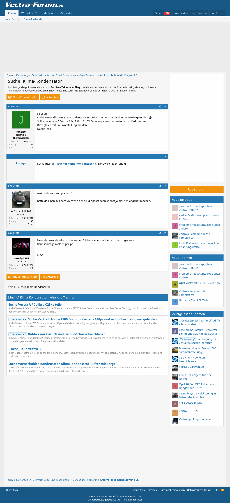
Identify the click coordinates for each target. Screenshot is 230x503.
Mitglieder (66, 13)
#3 (164, 233)
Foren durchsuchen (34, 19)
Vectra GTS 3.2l (188, 411)
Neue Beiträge (13, 19)
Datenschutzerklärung (199, 489)
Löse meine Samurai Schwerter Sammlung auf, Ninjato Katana (198, 331)
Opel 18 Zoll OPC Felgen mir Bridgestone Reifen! (196, 386)
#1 (164, 106)
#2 (164, 186)
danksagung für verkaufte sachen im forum (197, 340)
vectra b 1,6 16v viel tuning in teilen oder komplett (197, 395)
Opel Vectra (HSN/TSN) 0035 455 (199, 282)
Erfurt (30, 224)
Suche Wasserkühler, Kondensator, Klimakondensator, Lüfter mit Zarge (62, 364)
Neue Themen (181, 258)
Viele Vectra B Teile (190, 402)
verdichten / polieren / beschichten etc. (193, 359)
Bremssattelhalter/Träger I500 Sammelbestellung (197, 350)
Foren (12, 13)
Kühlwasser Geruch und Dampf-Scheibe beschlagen (57, 334)
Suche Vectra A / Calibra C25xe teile (35, 304)
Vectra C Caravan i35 (191, 366)
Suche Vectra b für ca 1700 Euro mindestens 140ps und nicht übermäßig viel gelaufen (83, 319)
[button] (39, 13)
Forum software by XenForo (115, 496)
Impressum (139, 489)
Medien (48, 13)
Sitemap (152, 489)
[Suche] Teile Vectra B (24, 349)
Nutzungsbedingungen (172, 489)
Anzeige (21, 163)
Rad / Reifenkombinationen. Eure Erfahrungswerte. (199, 245)
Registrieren (196, 189)
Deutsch (13, 489)
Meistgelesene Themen (188, 314)
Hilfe (216, 489)
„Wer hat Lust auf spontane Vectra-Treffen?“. (195, 208)
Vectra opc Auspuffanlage (195, 419)
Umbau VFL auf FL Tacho (194, 300)
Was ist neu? (29, 13)
